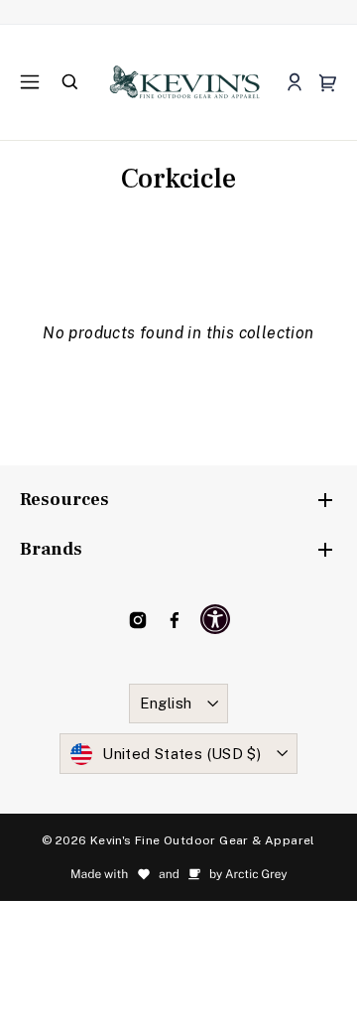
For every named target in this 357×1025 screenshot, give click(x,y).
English (166, 703)
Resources (64, 499)
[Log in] (294, 82)
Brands (51, 549)
